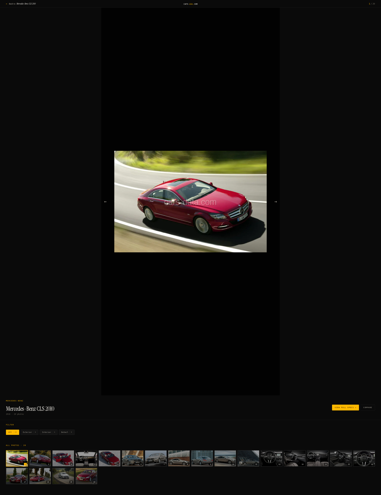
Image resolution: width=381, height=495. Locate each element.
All (12, 432)
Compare (367, 408)
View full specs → (345, 408)
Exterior (29, 432)
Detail (66, 432)
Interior (48, 432)
